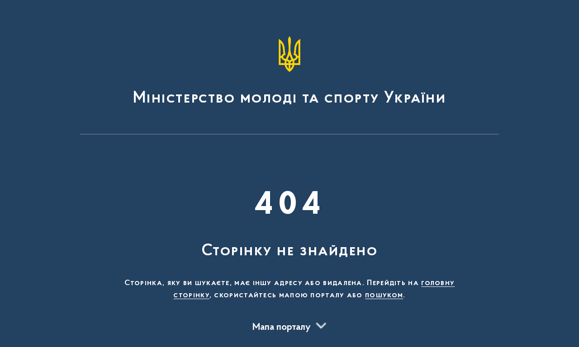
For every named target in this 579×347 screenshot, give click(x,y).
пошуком (384, 295)
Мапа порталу (281, 328)
